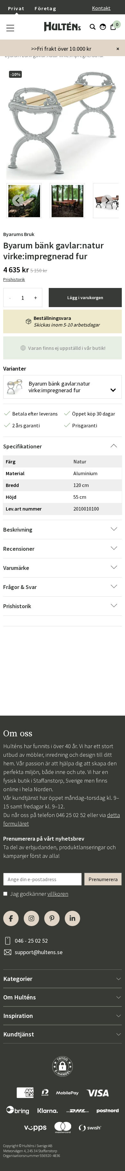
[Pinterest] (52, 918)
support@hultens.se (39, 952)
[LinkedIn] (72, 918)
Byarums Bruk (18, 234)
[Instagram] (31, 918)
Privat (16, 8)
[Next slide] (107, 200)
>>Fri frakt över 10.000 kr (61, 48)
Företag (45, 8)
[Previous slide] (18, 200)
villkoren (57, 893)
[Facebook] (11, 918)
